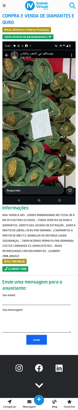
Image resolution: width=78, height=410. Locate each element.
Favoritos (69, 406)
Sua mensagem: (12, 310)
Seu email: (9, 295)
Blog (54, 406)
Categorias (9, 406)
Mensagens (29, 406)
